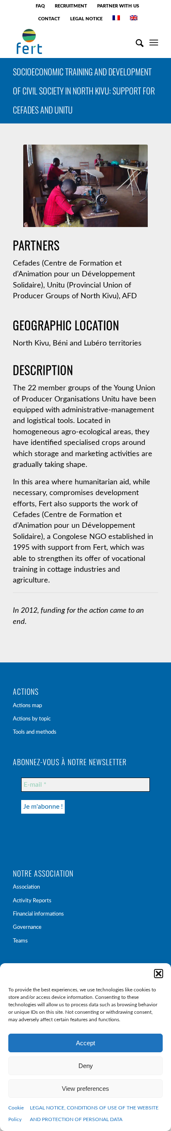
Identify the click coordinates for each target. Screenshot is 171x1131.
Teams (20, 941)
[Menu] (153, 41)
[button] (158, 973)
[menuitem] (40, 6)
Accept (85, 1042)
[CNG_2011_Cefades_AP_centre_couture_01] (85, 188)
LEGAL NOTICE (86, 19)
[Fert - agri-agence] (71, 41)
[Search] (135, 41)
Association (26, 887)
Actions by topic (32, 719)
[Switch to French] (116, 17)
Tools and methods (34, 732)
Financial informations (38, 914)
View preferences (85, 1088)
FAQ (40, 6)
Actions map (27, 705)
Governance (27, 927)
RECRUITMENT (71, 6)
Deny (85, 1065)
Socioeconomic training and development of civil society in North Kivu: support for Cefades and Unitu (84, 90)
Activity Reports (32, 901)
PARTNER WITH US (118, 6)
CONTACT (49, 19)
